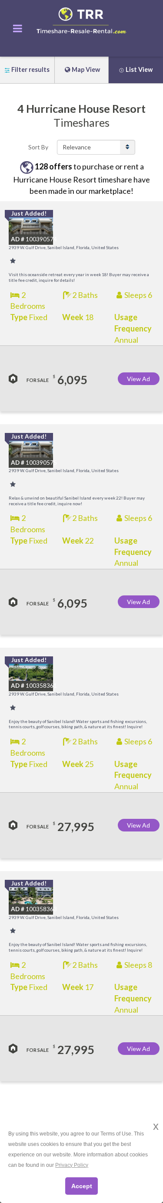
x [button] (156, 1126)
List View (139, 69)
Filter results (30, 69)
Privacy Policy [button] (71, 1165)
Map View (86, 69)
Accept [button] (81, 1186)
